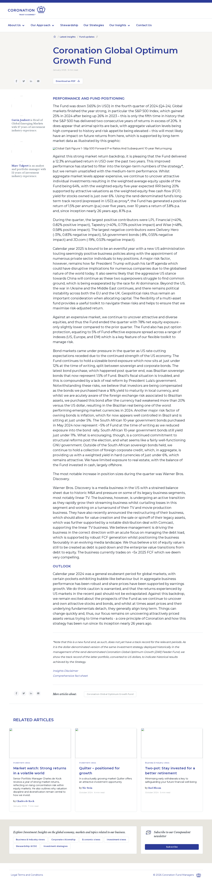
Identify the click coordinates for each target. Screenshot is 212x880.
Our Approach (40, 25)
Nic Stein (87, 788)
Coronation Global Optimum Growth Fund (110, 694)
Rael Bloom (154, 788)
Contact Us (144, 25)
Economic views (91, 839)
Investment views (21, 762)
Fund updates (86, 37)
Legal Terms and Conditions (27, 874)
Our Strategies (93, 25)
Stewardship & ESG (26, 846)
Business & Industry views (157, 762)
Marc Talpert (20, 165)
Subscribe (172, 847)
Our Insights (117, 25)
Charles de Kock (25, 801)
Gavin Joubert (21, 120)
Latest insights (68, 37)
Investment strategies (56, 846)
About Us (14, 25)
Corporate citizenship (63, 839)
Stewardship (69, 25)
